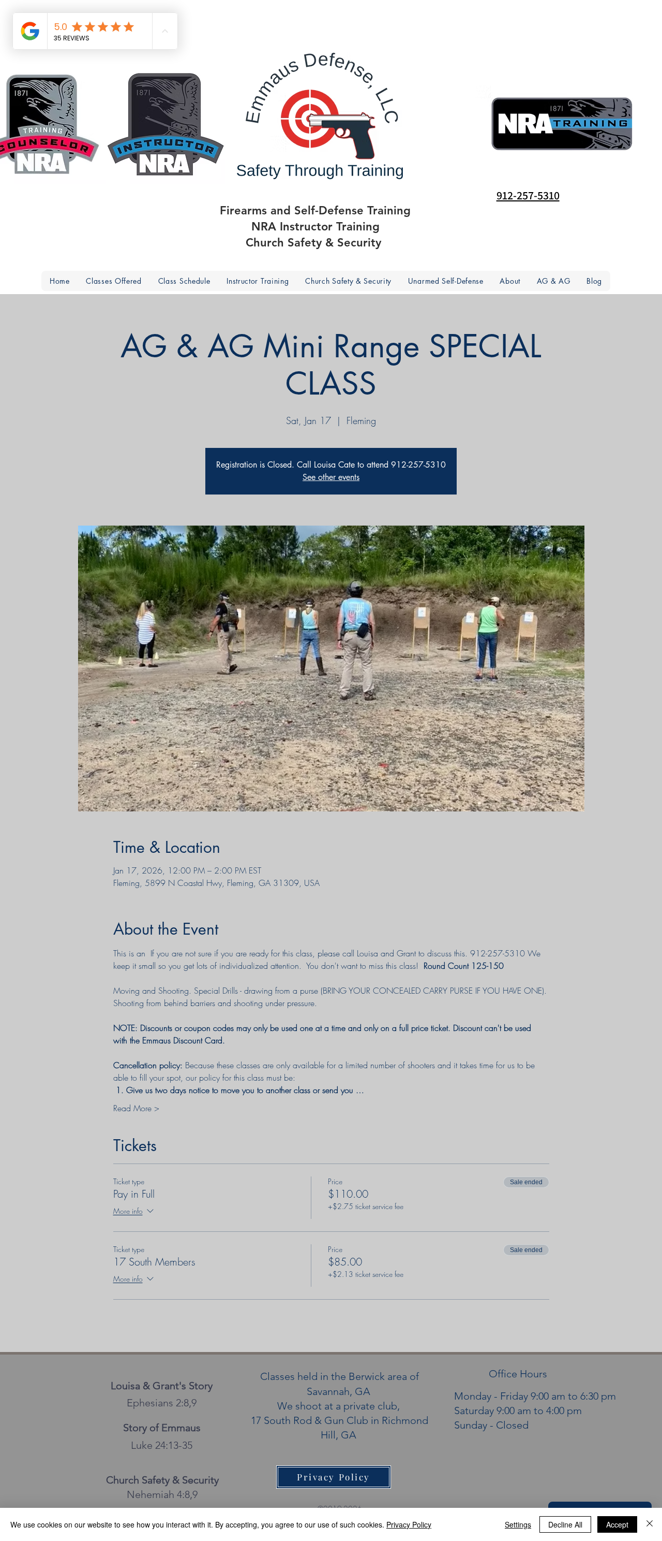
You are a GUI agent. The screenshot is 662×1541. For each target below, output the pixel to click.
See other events (331, 477)
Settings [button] (518, 1524)
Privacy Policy (408, 1524)
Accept (617, 1524)
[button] (510, 281)
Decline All (565, 1524)
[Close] (649, 1524)
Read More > (136, 1108)
